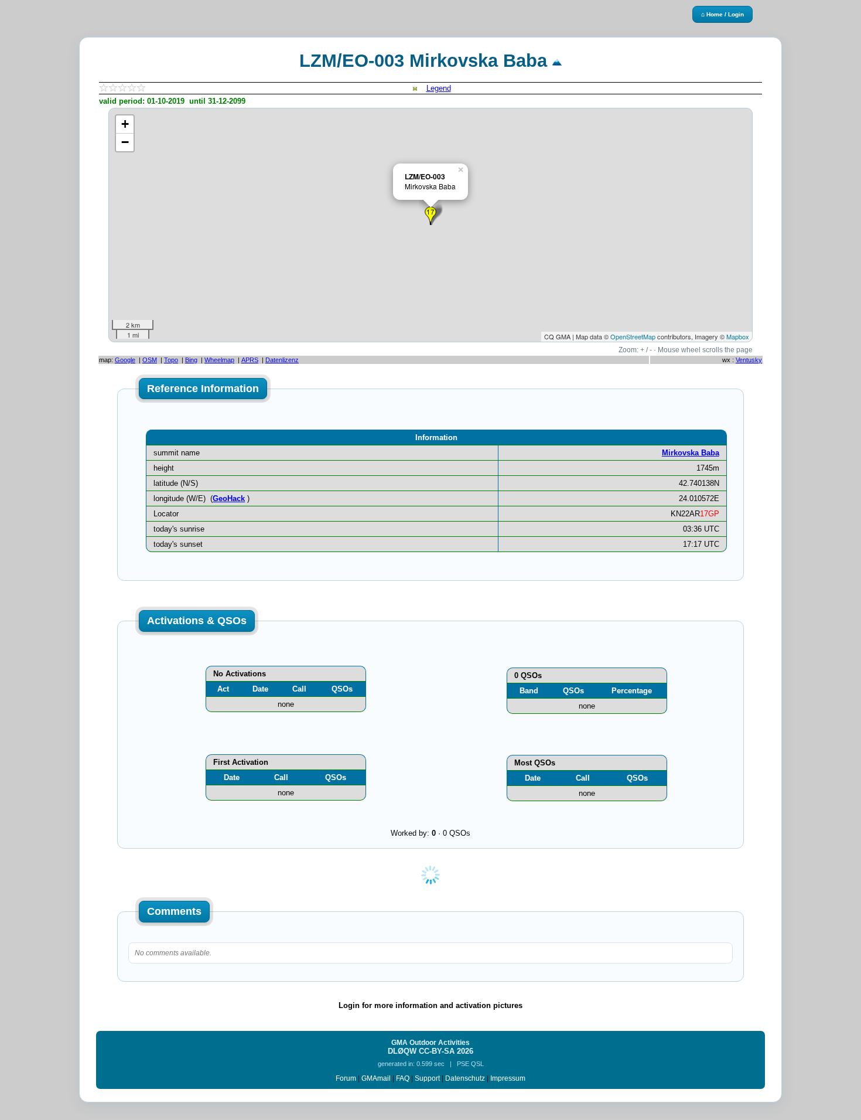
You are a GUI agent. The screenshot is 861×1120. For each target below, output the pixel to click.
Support (427, 1078)
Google (125, 359)
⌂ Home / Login (722, 14)
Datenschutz (465, 1078)
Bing (191, 359)
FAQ (402, 1078)
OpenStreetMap (632, 336)
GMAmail (376, 1078)
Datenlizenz (282, 359)
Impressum (507, 1078)
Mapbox (737, 336)
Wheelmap (219, 359)
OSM (149, 359)
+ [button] (125, 124)
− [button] (125, 142)
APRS (249, 359)
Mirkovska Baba (690, 452)
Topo (171, 359)
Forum (346, 1078)
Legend (438, 88)
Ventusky (749, 359)
